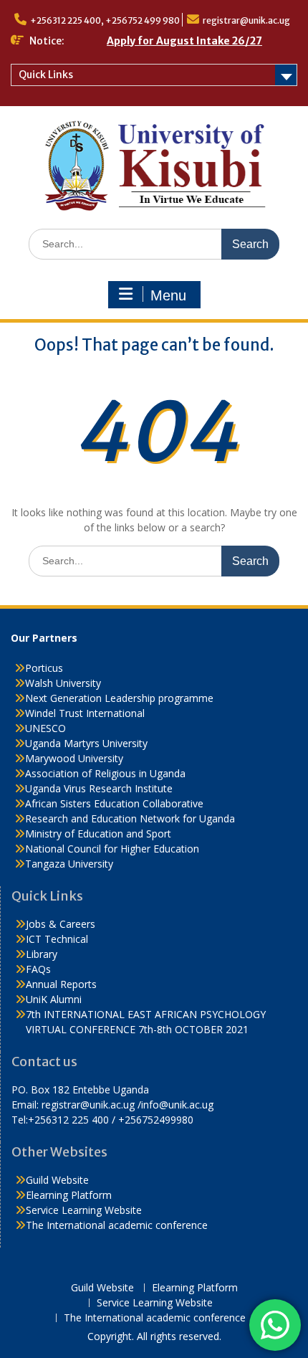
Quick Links (46, 74)
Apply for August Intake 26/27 (184, 40)
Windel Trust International (85, 713)
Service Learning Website (84, 1210)
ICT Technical (57, 939)
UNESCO (45, 728)
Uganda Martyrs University (86, 743)
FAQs (38, 969)
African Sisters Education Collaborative (114, 803)
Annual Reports (61, 984)
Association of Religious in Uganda (105, 773)
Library (41, 954)
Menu (168, 295)
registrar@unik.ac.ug (246, 20)
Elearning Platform (69, 1195)
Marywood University (74, 758)
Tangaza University (69, 863)
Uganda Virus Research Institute (99, 788)
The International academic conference (117, 1225)
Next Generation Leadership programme (119, 698)
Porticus (44, 668)
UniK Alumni (54, 999)
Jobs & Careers (60, 924)
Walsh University (63, 683)
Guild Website (57, 1180)
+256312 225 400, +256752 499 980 (105, 20)
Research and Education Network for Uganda (130, 818)
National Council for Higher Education (112, 848)
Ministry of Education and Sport (98, 833)
